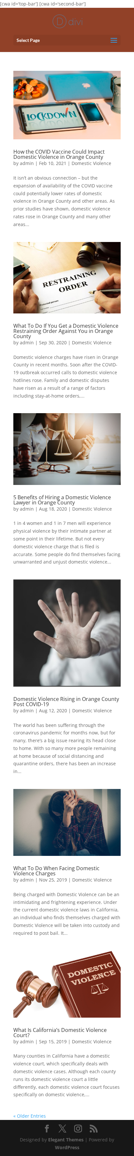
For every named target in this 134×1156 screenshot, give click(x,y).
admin (27, 163)
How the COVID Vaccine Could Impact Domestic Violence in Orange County (59, 154)
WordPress (67, 1147)
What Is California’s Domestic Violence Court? (60, 1032)
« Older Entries (29, 1116)
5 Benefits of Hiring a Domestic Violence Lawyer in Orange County (62, 500)
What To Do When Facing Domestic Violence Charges (56, 871)
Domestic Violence (91, 163)
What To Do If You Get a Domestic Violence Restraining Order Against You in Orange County (65, 331)
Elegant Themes (66, 1140)
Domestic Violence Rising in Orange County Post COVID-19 (66, 701)
